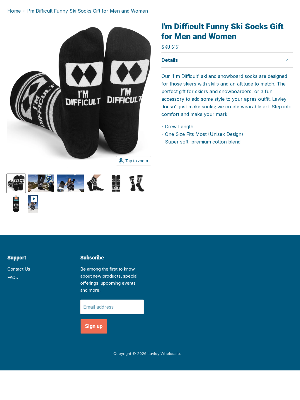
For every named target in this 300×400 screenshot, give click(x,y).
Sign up (94, 326)
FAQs (12, 277)
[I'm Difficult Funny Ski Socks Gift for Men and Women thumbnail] (16, 183)
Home (14, 10)
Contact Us (18, 269)
